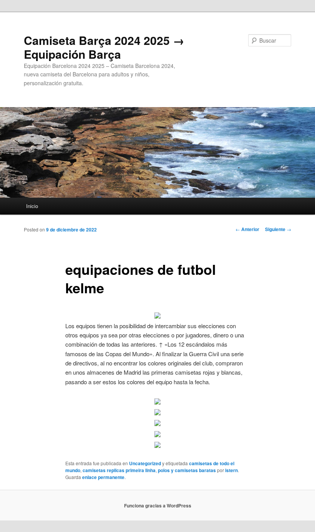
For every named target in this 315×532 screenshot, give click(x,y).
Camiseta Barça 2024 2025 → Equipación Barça (104, 47)
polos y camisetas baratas (187, 470)
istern (231, 470)
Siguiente (278, 229)
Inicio (32, 206)
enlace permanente (103, 477)
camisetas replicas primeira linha (119, 470)
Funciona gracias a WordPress (157, 505)
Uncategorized (145, 463)
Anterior (247, 229)
